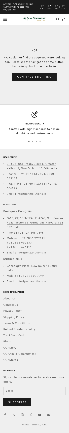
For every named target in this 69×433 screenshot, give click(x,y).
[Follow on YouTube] (40, 414)
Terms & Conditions (16, 323)
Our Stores (10, 360)
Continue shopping (34, 76)
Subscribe (17, 402)
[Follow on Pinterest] (31, 414)
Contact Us (10, 305)
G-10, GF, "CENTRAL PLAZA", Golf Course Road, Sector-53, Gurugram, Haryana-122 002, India (35, 222)
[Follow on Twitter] (13, 414)
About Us (9, 298)
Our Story (9, 348)
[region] (34, 123)
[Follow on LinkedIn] (48, 414)
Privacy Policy (12, 311)
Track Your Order (15, 335)
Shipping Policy (13, 317)
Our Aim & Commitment (19, 354)
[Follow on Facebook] (5, 414)
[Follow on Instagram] (22, 414)
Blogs (7, 341)
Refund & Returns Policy (19, 329)
